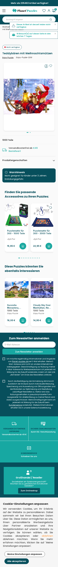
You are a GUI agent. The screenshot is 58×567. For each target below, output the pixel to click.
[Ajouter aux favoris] (50, 66)
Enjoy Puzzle (8, 57)
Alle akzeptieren (16, 561)
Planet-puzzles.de (20, 361)
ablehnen (47, 536)
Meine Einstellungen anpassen (24, 554)
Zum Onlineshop (29, 490)
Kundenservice (15, 405)
